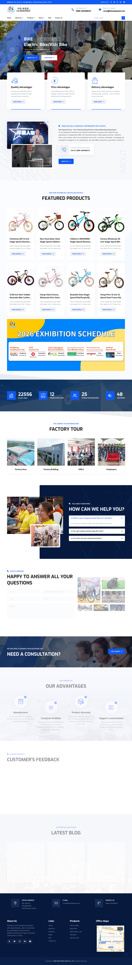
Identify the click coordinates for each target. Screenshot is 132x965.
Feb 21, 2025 (56, 867)
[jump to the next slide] (119, 50)
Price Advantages (60, 87)
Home (9, 18)
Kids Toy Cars (74, 938)
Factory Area (21, 469)
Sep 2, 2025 (16, 867)
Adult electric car (76, 931)
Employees (111, 469)
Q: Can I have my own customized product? (86, 538)
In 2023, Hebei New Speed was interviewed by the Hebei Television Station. (24, 873)
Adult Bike (73, 928)
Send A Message (40, 622)
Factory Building (51, 469)
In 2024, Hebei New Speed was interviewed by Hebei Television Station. (63, 873)
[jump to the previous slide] (12, 50)
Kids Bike (73, 935)
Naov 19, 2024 (97, 866)
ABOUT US (30, 58)
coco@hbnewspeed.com (114, 11)
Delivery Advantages (103, 87)
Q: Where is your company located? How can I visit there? (91, 518)
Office (81, 469)
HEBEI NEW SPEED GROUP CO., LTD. (64, 961)
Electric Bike (74, 925)
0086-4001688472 (83, 11)
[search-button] (123, 18)
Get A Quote (115, 651)
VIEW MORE (48, 58)
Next (118, 756)
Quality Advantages (21, 87)
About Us (18, 18)
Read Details (16, 254)
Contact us (58, 18)
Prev (108, 756)
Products (30, 18)
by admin (27, 867)
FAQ (49, 18)
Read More (17, 102)
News (41, 18)
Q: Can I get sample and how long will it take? (87, 531)
